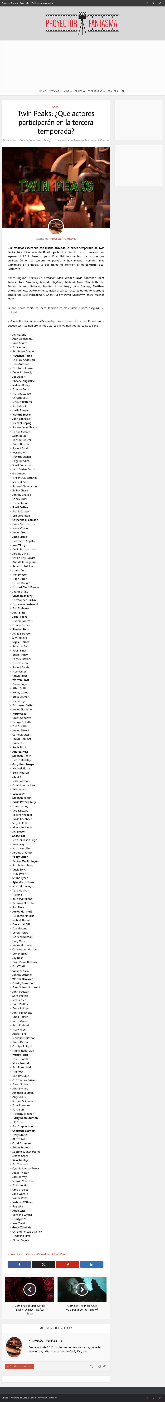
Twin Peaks (61, 1254)
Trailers (112, 91)
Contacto (24, 3)
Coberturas (95, 91)
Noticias (54, 91)
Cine (66, 91)
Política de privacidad (42, 3)
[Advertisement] (82, 63)
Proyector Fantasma (85, 140)
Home (42, 91)
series (31, 1254)
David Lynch (17, 1254)
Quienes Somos (10, 3)
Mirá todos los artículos (19, 1366)
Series (78, 91)
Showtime (44, 1254)
